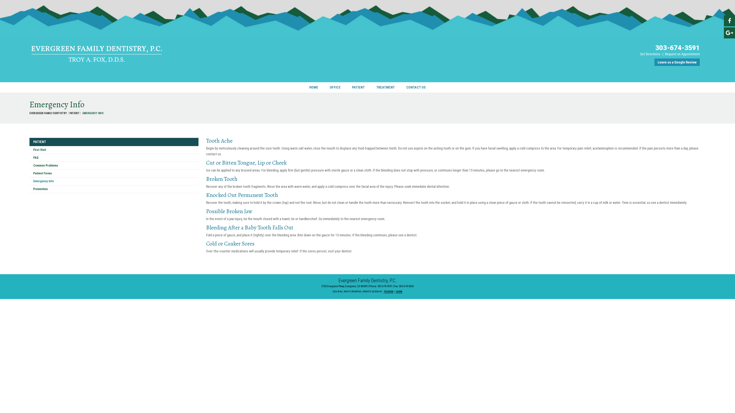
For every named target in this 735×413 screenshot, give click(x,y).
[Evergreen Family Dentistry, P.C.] (96, 63)
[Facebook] (729, 20)
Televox (388, 291)
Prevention (40, 189)
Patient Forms (42, 173)
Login (399, 291)
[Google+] (729, 32)
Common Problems (45, 165)
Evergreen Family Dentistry (48, 113)
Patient (74, 113)
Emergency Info (43, 181)
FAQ (35, 157)
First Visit (39, 150)
